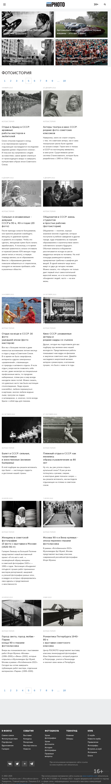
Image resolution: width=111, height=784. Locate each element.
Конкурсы (27, 739)
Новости (27, 749)
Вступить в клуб (95, 749)
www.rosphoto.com (59, 765)
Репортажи (28, 742)
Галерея (5, 749)
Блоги (90, 756)
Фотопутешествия (10, 739)
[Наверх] (107, 775)
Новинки (70, 735)
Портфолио (7, 742)
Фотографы (93, 745)
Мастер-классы (30, 745)
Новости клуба (94, 739)
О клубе (91, 735)
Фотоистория (8, 121)
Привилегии (93, 742)
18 (64, 80)
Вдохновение (8, 745)
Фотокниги (92, 752)
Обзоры (69, 739)
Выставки (27, 735)
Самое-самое (8, 735)
